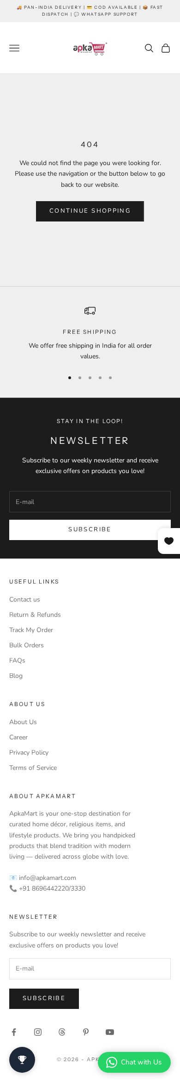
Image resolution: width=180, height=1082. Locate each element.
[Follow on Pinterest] (85, 1032)
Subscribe (89, 529)
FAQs (17, 660)
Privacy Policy (28, 752)
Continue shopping (90, 211)
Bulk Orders (26, 645)
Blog (16, 675)
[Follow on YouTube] (109, 1032)
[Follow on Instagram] (37, 1032)
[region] (90, 333)
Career (18, 737)
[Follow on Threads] (61, 1032)
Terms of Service (33, 767)
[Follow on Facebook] (13, 1032)
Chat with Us (141, 1062)
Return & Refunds (35, 614)
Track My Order (31, 630)
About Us (23, 722)
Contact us (24, 599)
